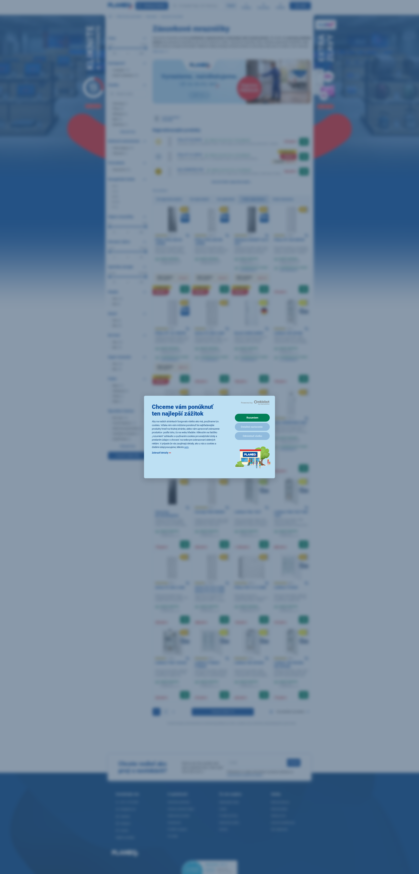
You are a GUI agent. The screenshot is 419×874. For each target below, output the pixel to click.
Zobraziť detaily (161, 453)
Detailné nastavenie (252, 426)
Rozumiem (252, 417)
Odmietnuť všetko (252, 436)
